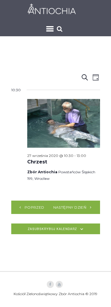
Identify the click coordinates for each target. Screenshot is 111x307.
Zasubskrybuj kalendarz (52, 229)
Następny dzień (70, 207)
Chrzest (37, 162)
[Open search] (60, 29)
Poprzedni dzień (43, 207)
